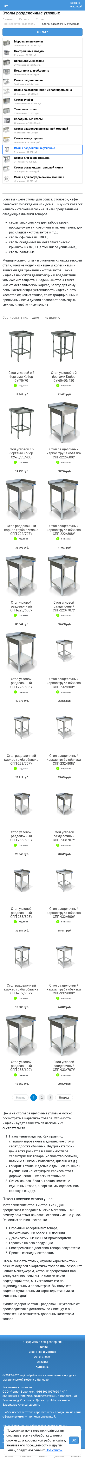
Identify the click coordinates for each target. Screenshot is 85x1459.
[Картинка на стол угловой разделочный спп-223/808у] (21, 652)
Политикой (54, 1450)
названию (52, 317)
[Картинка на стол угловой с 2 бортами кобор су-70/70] (21, 346)
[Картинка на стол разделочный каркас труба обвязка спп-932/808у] (63, 958)
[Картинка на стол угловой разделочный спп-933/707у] (63, 1035)
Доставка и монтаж (42, 1351)
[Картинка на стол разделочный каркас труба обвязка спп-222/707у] (21, 499)
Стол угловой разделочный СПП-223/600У (21, 606)
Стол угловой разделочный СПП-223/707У (64, 606)
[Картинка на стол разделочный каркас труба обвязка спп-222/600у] (63, 422)
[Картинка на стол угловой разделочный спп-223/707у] (63, 575)
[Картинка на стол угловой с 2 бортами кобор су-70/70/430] (21, 422)
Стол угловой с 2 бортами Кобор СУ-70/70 (21, 377)
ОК (74, 1440)
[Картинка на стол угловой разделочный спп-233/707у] (63, 805)
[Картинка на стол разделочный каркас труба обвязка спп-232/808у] (63, 729)
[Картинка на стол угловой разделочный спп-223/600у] (21, 575)
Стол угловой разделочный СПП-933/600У (21, 1066)
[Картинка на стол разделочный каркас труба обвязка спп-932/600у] (63, 882)
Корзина (75, 2)
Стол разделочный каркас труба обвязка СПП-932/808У (64, 989)
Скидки (43, 1346)
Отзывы (42, 1361)
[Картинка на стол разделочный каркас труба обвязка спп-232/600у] (63, 652)
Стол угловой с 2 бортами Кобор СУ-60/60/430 (64, 377)
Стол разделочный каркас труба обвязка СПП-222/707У (21, 530)
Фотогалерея (42, 1356)
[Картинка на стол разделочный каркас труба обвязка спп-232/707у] (21, 729)
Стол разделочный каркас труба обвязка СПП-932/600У (64, 912)
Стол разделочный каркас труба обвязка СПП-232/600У (64, 683)
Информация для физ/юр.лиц (42, 1342)
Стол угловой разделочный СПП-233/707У (64, 836)
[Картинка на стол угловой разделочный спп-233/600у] (21, 805)
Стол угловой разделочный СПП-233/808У (21, 912)
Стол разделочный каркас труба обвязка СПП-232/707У (21, 759)
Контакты (42, 1366)
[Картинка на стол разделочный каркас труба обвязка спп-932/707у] (21, 958)
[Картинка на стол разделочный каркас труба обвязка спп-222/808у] (63, 499)
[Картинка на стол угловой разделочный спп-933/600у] (21, 1035)
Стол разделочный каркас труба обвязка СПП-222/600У (64, 453)
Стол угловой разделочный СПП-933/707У (64, 1066)
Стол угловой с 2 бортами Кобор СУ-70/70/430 (21, 453)
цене (35, 317)
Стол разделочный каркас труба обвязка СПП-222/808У (64, 530)
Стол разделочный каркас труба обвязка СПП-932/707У (21, 989)
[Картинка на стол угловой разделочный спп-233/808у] (21, 882)
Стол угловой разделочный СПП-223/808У (21, 683)
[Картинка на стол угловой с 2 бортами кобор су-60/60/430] (63, 346)
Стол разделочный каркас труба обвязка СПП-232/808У (64, 759)
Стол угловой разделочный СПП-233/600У (21, 836)
